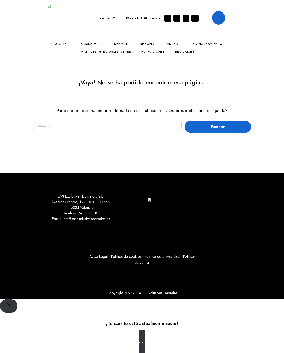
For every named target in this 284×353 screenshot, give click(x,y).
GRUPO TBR (59, 43)
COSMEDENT (91, 43)
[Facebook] (177, 18)
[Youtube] (195, 18)
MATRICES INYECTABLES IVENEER (107, 51)
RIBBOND (147, 43)
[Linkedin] (186, 18)
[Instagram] (168, 18)
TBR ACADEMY (184, 51)
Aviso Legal (98, 256)
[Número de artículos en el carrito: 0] (218, 18)
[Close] (8, 306)
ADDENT (173, 43)
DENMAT (121, 43)
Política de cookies (126, 256)
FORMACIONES (153, 51)
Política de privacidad (162, 256)
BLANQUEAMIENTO (207, 43)
